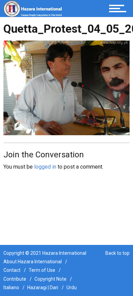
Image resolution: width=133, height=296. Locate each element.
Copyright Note (50, 279)
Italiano (11, 287)
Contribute (14, 279)
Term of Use (42, 270)
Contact (11, 270)
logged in (45, 166)
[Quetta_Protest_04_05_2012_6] (66, 87)
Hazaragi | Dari (42, 287)
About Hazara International (32, 261)
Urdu (71, 287)
